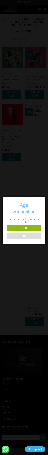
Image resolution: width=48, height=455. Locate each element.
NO (24, 236)
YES (24, 228)
